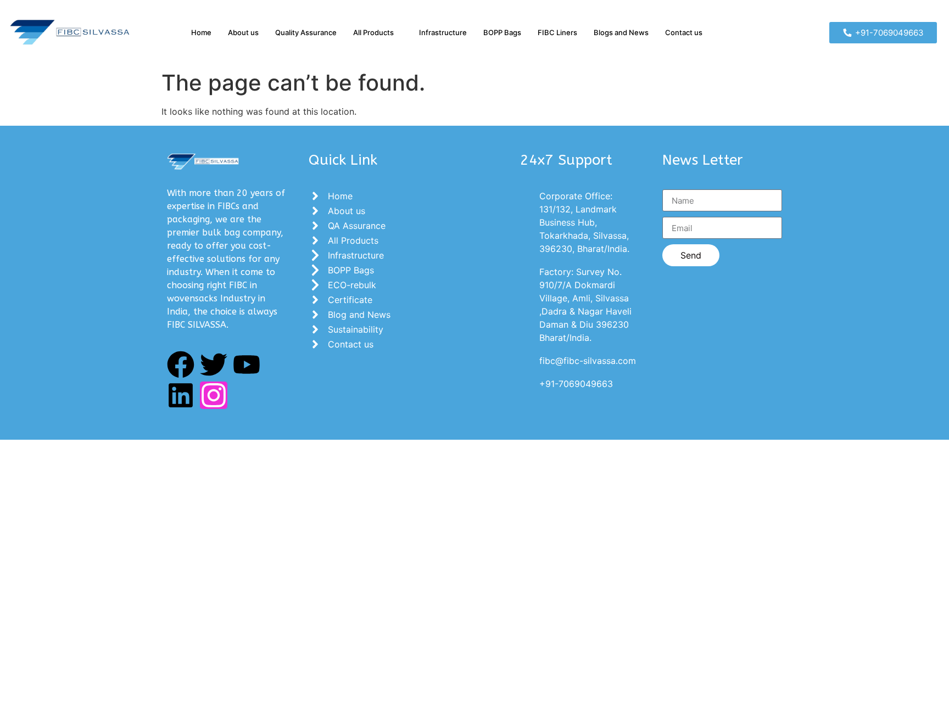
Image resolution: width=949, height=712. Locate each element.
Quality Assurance (306, 32)
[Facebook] (180, 364)
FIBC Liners (557, 32)
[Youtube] (246, 364)
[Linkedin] (180, 395)
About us (243, 32)
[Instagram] (213, 395)
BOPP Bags (502, 32)
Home (201, 32)
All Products (373, 32)
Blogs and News (621, 32)
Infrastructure (443, 32)
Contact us (683, 32)
